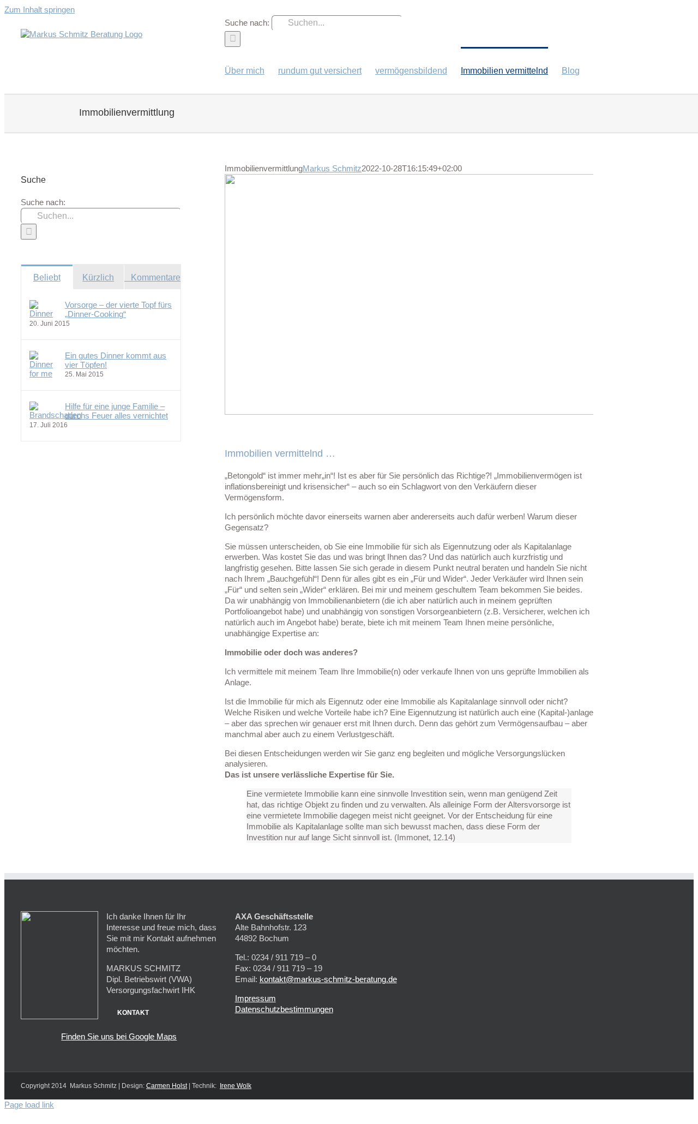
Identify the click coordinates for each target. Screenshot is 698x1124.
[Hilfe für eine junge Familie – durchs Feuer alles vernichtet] (55, 415)
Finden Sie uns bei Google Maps (119, 1036)
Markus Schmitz (332, 168)
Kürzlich (98, 277)
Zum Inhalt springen (39, 9)
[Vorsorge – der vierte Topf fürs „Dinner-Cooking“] (43, 313)
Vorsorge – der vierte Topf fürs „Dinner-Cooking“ (118, 309)
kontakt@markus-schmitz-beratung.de (328, 979)
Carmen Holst (166, 1086)
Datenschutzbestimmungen (284, 1009)
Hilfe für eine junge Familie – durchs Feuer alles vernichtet (116, 411)
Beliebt (47, 277)
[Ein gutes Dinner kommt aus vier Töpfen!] (43, 373)
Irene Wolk (235, 1086)
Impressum (255, 998)
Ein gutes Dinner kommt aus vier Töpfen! (115, 360)
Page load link (29, 1104)
